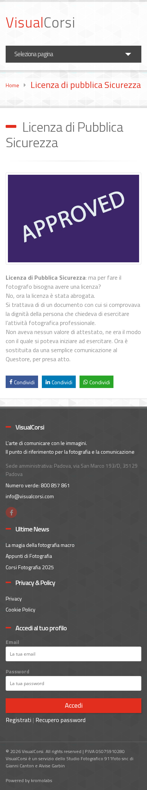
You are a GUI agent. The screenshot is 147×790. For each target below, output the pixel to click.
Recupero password (60, 719)
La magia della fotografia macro (40, 545)
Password (17, 671)
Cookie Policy (20, 609)
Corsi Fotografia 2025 (30, 567)
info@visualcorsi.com (30, 496)
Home (12, 85)
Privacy (14, 598)
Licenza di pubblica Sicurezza (86, 84)
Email (12, 642)
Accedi (74, 705)
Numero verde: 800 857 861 (38, 485)
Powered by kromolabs (29, 780)
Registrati (18, 719)
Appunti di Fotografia (29, 556)
